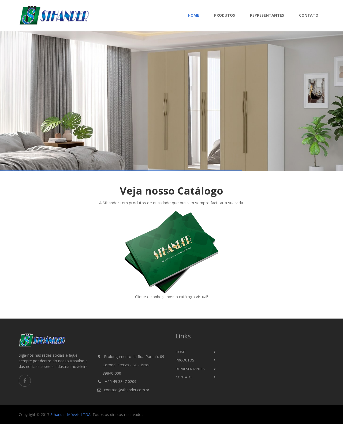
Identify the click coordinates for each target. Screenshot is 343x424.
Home (193, 15)
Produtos (224, 15)
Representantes (267, 15)
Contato (308, 15)
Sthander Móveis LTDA (70, 414)
